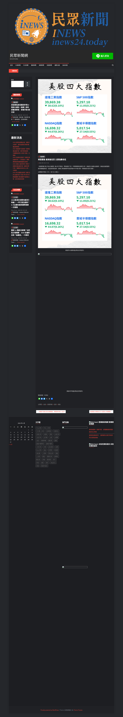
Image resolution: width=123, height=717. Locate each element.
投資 (55, 404)
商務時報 (49, 404)
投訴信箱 (65, 65)
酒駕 (42, 463)
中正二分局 (47, 428)
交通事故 (48, 431)
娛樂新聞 (41, 65)
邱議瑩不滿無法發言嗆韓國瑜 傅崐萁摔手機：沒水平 (52, 411)
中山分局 (38, 428)
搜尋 (12, 80)
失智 (45, 447)
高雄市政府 (44, 466)
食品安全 (53, 463)
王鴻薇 (44, 453)
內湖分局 (56, 434)
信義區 (45, 434)
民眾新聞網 (19, 55)
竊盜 (57, 453)
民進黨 (56, 450)
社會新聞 (18, 65)
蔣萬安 (56, 456)
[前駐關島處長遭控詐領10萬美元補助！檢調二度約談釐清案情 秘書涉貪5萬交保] (17, 98)
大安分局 (38, 447)
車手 (54, 459)
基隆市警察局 (40, 444)
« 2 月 (10, 444)
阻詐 (47, 463)
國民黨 (50, 440)
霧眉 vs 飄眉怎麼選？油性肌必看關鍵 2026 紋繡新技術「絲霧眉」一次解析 (20, 232)
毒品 (45, 450)
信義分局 (38, 434)
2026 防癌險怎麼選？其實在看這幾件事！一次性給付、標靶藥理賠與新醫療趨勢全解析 (21, 159)
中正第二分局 (40, 431)
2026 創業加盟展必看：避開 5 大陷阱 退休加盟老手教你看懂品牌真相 (21, 144)
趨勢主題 (57, 65)
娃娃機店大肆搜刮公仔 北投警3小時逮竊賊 (100, 411)
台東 (51, 437)
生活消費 (25, 65)
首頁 (11, 65)
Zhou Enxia (14, 115)
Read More (15, 121)
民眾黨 (50, 450)
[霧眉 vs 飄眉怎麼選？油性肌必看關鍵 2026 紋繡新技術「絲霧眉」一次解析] (17, 224)
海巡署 (38, 453)
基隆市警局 (49, 444)
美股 (59, 404)
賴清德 (49, 459)
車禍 (37, 463)
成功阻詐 (50, 447)
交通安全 (55, 431)
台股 (44, 404)
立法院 (38, 456)
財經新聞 (49, 65)
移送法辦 (50, 453)
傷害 (51, 434)
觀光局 (38, 459)
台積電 (40, 404)
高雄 (37, 466)
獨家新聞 (33, 65)
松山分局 (38, 450)
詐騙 (43, 459)
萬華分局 (49, 456)
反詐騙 (45, 437)
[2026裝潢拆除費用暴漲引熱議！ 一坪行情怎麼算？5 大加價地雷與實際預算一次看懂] (17, 194)
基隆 (55, 440)
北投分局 (38, 437)
